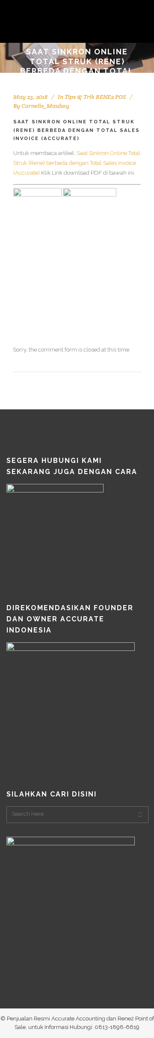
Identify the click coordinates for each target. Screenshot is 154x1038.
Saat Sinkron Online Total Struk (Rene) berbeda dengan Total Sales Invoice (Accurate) (76, 163)
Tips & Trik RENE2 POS (95, 97)
